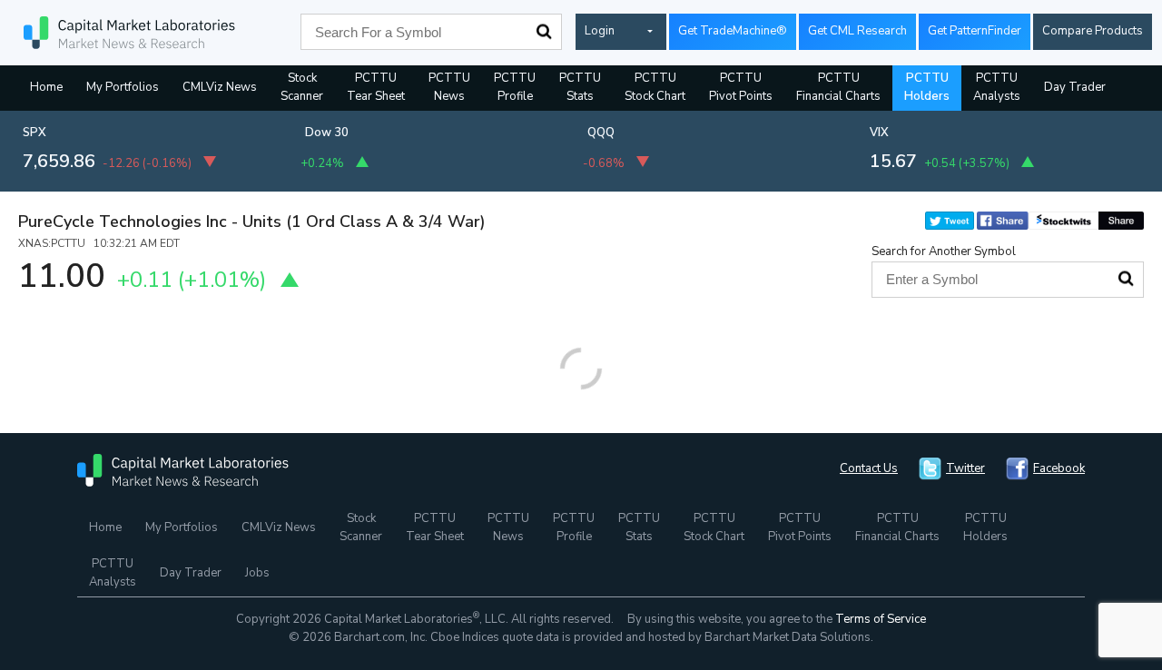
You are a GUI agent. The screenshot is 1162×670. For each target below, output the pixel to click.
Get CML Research (857, 31)
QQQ (601, 132)
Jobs (257, 573)
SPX (34, 132)
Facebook (1059, 468)
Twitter (965, 468)
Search (544, 32)
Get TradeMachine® (732, 31)
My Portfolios (122, 87)
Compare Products (1092, 31)
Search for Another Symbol (944, 251)
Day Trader (1075, 87)
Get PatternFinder (974, 31)
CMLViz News (219, 87)
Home (46, 87)
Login (600, 31)
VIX (879, 132)
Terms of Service (880, 619)
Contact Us (869, 468)
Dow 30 (327, 132)
